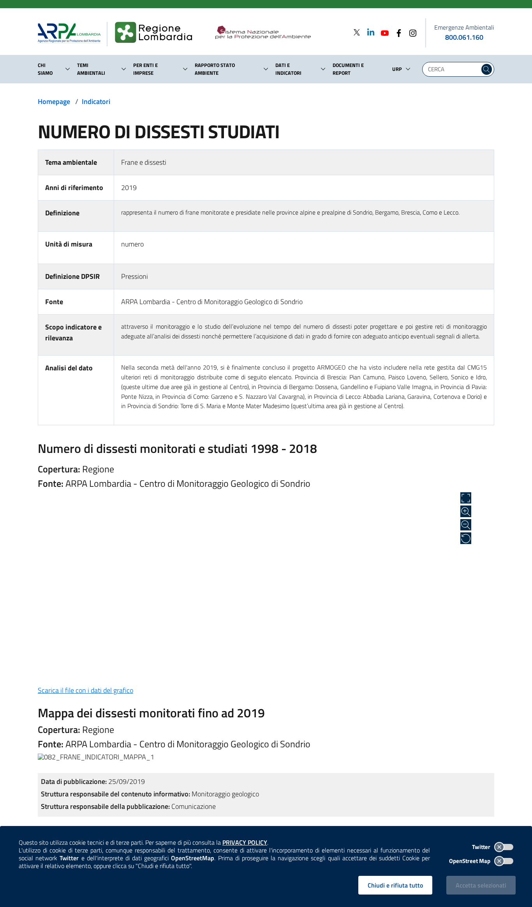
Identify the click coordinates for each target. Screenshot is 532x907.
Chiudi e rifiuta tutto (395, 885)
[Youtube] (382, 32)
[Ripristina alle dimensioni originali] (465, 538)
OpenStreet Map (470, 860)
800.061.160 (464, 37)
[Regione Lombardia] (157, 33)
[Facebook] (396, 32)
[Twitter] (356, 32)
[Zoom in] (465, 511)
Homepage (54, 101)
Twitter (481, 846)
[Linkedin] (368, 32)
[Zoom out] (465, 525)
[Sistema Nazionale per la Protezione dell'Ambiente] (279, 33)
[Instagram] (410, 32)
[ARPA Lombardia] (72, 33)
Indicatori (96, 101)
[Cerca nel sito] (486, 69)
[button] (68, 69)
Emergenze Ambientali (464, 27)
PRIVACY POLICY (244, 842)
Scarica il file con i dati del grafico (85, 690)
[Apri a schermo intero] (465, 498)
